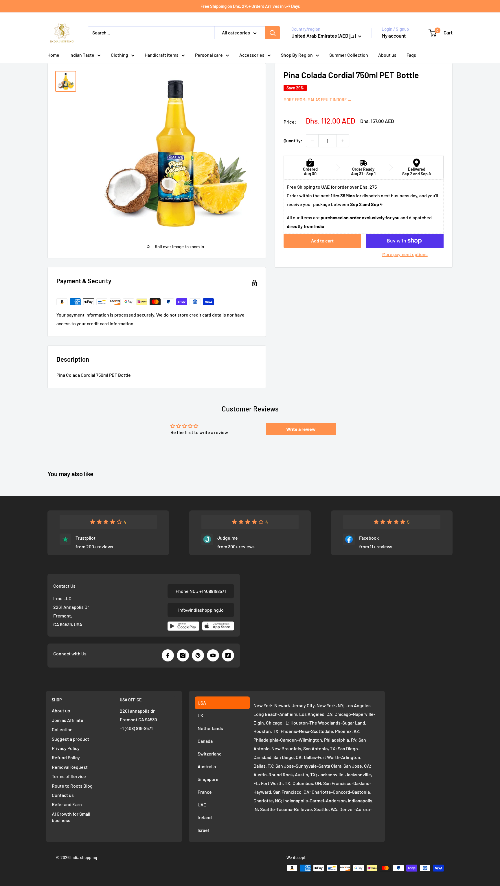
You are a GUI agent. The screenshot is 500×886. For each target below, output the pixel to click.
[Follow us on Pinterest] (198, 655)
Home (53, 55)
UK (200, 715)
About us (387, 55)
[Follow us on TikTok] (228, 655)
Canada (205, 741)
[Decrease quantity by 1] (312, 141)
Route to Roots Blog (72, 785)
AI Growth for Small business (71, 817)
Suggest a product (70, 739)
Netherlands (210, 728)
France (205, 792)
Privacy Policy (66, 748)
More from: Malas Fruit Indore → (318, 99)
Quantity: (293, 141)
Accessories (251, 55)
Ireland (205, 817)
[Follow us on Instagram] (183, 655)
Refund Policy (66, 757)
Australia (207, 766)
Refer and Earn (67, 804)
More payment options (405, 254)
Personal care (209, 55)
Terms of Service (69, 776)
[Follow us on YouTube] (213, 655)
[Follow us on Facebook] (168, 655)
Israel (203, 830)
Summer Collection (348, 55)
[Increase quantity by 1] (343, 141)
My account (394, 35)
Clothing (119, 55)
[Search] (272, 32)
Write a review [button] (301, 429)
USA (202, 702)
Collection (62, 729)
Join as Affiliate (67, 720)
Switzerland (210, 753)
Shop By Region (297, 55)
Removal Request (70, 767)
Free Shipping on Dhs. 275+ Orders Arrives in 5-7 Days (250, 6)
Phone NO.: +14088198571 (201, 591)
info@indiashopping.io (201, 610)
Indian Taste (81, 55)
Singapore (208, 779)
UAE (202, 804)
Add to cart (322, 240)
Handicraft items (162, 55)
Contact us (63, 795)
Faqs (411, 55)
